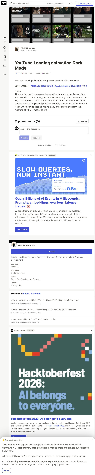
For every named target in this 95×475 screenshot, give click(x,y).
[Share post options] (4, 74)
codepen (46, 73)
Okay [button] (6, 470)
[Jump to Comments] (4, 48)
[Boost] (4, 65)
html (24, 73)
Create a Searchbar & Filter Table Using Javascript (33, 320)
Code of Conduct (44, 145)
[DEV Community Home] (4, 3)
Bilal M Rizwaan (28, 48)
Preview (36, 138)
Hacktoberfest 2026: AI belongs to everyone (41, 418)
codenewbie (34, 73)
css (18, 73)
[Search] (11, 3)
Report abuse (60, 145)
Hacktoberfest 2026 (55, 426)
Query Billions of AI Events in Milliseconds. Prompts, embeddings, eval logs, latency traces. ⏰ (47, 202)
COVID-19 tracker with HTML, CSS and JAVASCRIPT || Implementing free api (44, 301)
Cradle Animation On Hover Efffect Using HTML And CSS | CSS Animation (43, 311)
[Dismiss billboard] (91, 440)
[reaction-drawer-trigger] (5, 39)
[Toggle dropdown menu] (91, 155)
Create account (84, 3)
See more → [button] (22, 229)
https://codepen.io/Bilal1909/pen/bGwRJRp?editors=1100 (59, 86)
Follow (52, 251)
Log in (70, 3)
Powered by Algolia (54, 3)
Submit (24, 138)
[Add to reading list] (4, 58)
